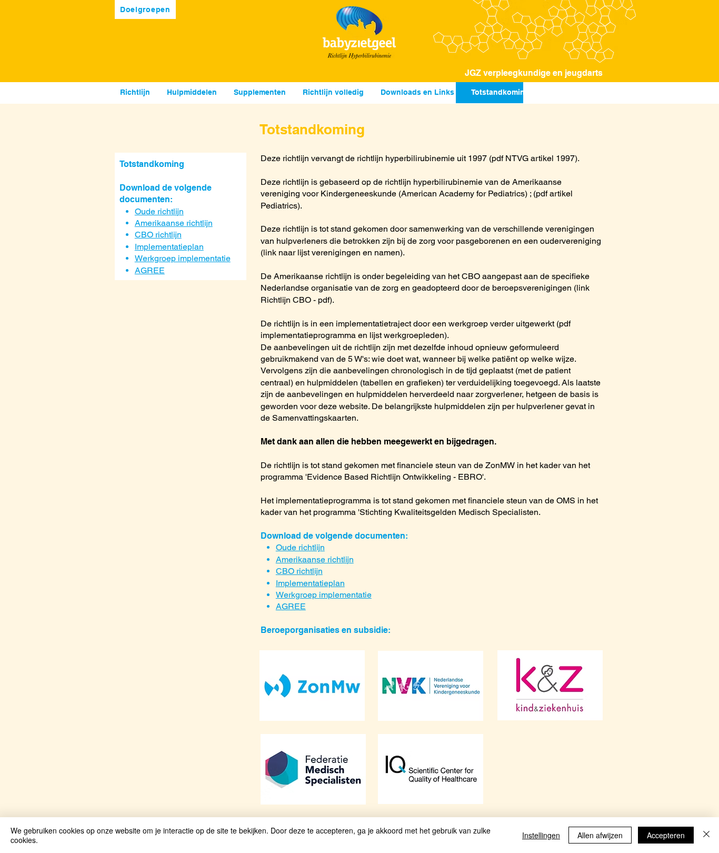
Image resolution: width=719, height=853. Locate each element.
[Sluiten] (706, 835)
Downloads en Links (417, 92)
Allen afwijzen (600, 835)
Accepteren (666, 835)
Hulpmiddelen (193, 92)
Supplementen (260, 92)
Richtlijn (135, 92)
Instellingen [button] (541, 835)
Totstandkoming (500, 92)
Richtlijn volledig (333, 92)
